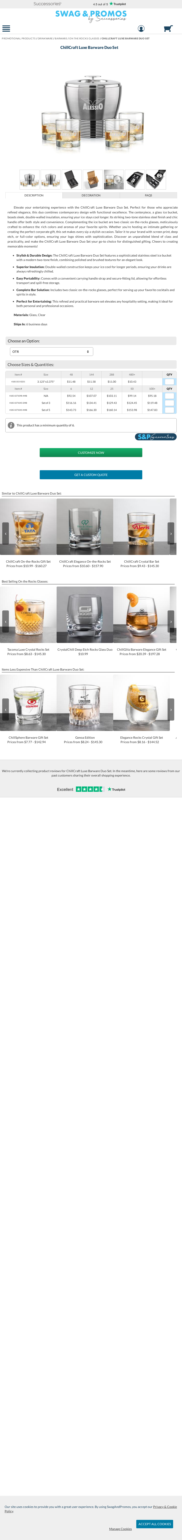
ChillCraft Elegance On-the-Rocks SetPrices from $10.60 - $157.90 (85, 564)
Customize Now (91, 453)
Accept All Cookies (154, 1524)
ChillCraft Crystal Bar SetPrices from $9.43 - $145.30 (140, 564)
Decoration (91, 195)
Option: (24, 341)
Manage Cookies (120, 1529)
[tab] (34, 195)
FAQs (148, 195)
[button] (47, 4)
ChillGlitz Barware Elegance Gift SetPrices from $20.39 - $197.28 (141, 652)
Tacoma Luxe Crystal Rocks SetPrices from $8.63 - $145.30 (28, 652)
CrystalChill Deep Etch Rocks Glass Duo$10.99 (85, 652)
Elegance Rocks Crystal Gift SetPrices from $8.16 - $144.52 (141, 740)
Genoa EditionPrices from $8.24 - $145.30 (83, 740)
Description (34, 195)
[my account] (141, 29)
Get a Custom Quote (91, 475)
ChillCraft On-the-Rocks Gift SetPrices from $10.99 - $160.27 (28, 564)
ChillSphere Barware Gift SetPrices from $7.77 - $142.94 (27, 740)
